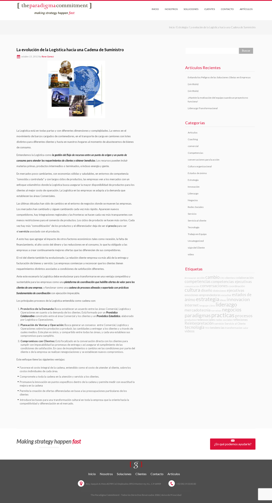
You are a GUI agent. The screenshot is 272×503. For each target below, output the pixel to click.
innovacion (238, 299)
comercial (193, 146)
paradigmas (198, 315)
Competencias (195, 152)
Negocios (193, 200)
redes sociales (224, 319)
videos (190, 331)
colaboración (245, 277)
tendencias (217, 327)
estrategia (207, 299)
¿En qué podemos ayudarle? (232, 444)
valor (245, 327)
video (191, 254)
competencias (197, 281)
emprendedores (210, 295)
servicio (219, 323)
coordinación (236, 286)
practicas (222, 314)
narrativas (216, 310)
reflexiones (240, 319)
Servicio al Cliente (235, 323)
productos (190, 319)
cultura (192, 290)
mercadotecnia (197, 310)
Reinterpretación (199, 323)
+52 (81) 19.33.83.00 (186, 483)
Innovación (194, 186)
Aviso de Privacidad (171, 495)
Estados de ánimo (197, 173)
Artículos (246, 9)
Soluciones (191, 9)
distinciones (219, 290)
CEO (222, 278)
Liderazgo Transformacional (203, 108)
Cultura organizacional (200, 166)
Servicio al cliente (197, 220)
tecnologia (194, 327)
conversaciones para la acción (203, 159)
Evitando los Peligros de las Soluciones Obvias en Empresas (219, 77)
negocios (231, 309)
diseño (206, 290)
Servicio (192, 213)
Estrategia (182, 27)
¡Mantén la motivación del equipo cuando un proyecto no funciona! (218, 99)
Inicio (155, 9)
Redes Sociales (196, 207)
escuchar (226, 295)
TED (207, 327)
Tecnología (193, 227)
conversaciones (214, 285)
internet (192, 305)
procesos (243, 315)
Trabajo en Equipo (197, 234)
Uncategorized (196, 240)
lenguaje (203, 305)
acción (201, 277)
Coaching (193, 139)
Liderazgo (193, 193)
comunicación (192, 286)
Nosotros (171, 9)
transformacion (233, 327)
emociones (192, 295)
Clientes (209, 9)
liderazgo (226, 304)
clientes (230, 277)
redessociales (206, 319)
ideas (223, 300)
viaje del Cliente (196, 247)
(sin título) (193, 84)
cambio (212, 277)
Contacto (227, 9)
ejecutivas (235, 290)
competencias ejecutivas (231, 281)
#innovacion (190, 278)
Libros (212, 305)
